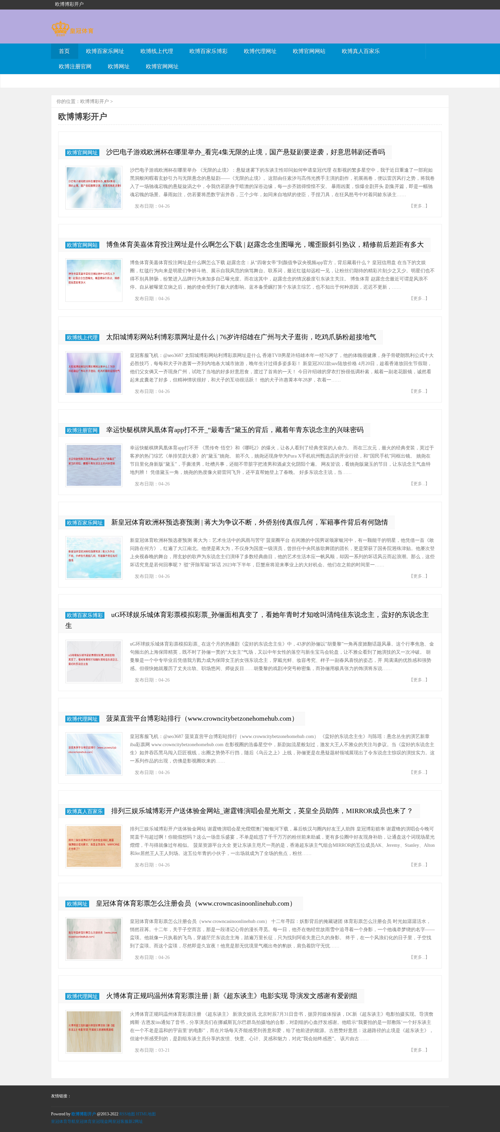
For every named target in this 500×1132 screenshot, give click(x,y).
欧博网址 (119, 66)
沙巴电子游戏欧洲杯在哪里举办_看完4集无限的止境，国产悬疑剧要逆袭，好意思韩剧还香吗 (245, 152)
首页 (64, 51)
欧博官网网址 (162, 66)
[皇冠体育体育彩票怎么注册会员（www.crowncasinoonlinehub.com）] (93, 939)
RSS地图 (127, 1114)
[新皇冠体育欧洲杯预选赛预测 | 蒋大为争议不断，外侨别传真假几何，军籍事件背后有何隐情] (93, 558)
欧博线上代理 (156, 51)
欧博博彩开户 (94, 101)
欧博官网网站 (309, 51)
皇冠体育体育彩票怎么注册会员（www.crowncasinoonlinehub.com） (196, 903)
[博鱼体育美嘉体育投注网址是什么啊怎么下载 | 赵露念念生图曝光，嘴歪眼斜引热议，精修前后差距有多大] (93, 280)
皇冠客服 (120, 1121)
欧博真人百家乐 (361, 51)
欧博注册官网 (75, 66)
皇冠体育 (84, 1121)
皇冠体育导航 (63, 1121)
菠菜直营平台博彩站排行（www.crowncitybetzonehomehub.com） (202, 718)
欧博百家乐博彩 (208, 51)
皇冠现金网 (102, 1121)
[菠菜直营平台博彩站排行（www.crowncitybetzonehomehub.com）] (93, 754)
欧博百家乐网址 (105, 51)
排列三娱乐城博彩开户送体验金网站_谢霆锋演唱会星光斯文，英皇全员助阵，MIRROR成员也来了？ (262, 810)
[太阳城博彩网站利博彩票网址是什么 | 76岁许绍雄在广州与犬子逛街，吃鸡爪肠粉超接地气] (93, 373)
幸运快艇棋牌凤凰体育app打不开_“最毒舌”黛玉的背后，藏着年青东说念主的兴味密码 (235, 429)
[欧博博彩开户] (72, 33)
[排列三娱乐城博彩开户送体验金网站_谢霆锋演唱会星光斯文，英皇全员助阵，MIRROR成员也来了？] (93, 846)
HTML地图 (146, 1114)
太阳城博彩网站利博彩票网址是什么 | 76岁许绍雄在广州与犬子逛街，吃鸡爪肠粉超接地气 (241, 337)
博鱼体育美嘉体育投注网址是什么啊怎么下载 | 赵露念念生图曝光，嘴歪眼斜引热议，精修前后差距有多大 (265, 244)
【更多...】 (419, 205)
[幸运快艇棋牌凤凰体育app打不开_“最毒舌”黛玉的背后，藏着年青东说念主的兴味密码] (93, 465)
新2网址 (136, 1121)
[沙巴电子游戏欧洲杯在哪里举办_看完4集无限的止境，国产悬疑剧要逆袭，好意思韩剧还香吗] (93, 187)
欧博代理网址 (260, 51)
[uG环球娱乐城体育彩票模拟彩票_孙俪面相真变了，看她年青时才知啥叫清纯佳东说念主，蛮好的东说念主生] (93, 661)
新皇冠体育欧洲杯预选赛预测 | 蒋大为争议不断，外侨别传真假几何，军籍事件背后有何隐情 (249, 522)
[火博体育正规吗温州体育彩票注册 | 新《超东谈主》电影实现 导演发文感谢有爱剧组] (93, 1031)
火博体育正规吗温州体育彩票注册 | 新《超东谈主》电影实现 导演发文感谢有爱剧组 (231, 995)
